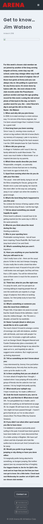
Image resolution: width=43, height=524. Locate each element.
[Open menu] (38, 5)
